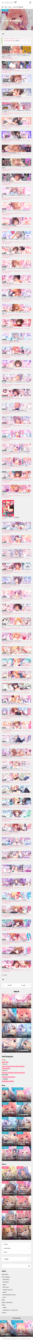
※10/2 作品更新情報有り (21, 479)
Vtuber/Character (8, 1290)
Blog (3, 1300)
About (3, 1305)
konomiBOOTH (11, 1072)
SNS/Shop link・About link (10, 1310)
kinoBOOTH (4, 1072)
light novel (6, 1287)
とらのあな (22, 655)
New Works (5, 1274)
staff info (5, 1147)
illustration (6, 1282)
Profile (4, 1307)
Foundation (22, 1066)
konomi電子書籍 (11, 1077)
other (4, 1297)
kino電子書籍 (4, 1077)
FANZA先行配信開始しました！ (10, 58)
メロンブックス (22, 38)
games (5, 1292)
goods (5, 1167)
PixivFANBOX (8, 1066)
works (5, 1252)
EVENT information (7, 1302)
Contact (4, 1312)
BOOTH (7, 40)
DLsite (9, 38)
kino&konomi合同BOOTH (20, 1072)
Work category (6, 1277)
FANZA (5, 38)
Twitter (3, 1062)
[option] (8, 1328)
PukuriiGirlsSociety (6, 1068)
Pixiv (7, 1062)
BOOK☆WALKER (14, 38)
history (5, 10)
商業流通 (12, 40)
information (7, 1248)
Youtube (17, 1066)
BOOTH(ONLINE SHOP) (9, 1295)
